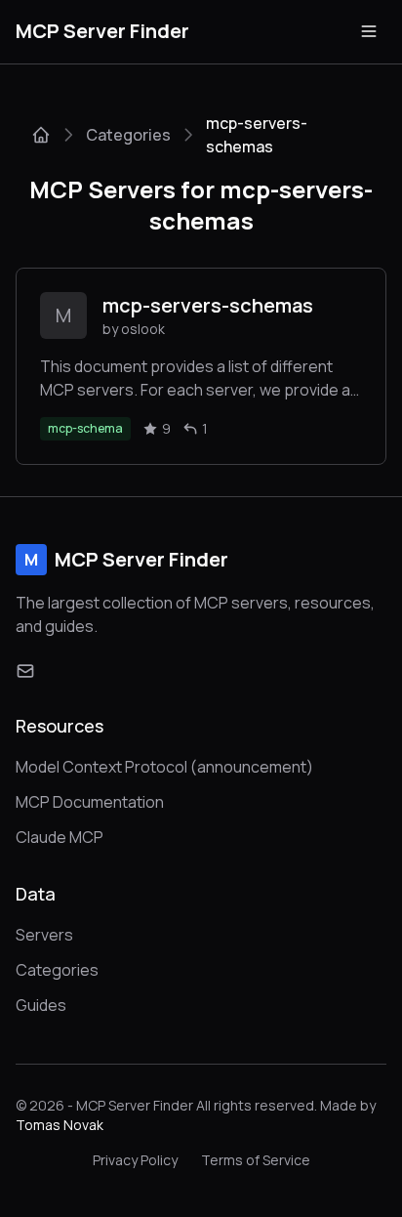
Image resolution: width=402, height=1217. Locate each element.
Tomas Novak (59, 1124)
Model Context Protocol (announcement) (164, 766)
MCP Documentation (90, 802)
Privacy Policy (135, 1160)
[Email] (25, 671)
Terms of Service (255, 1160)
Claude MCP (59, 837)
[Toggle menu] (368, 31)
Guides (41, 1005)
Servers (44, 934)
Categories (128, 135)
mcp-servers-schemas (207, 305)
